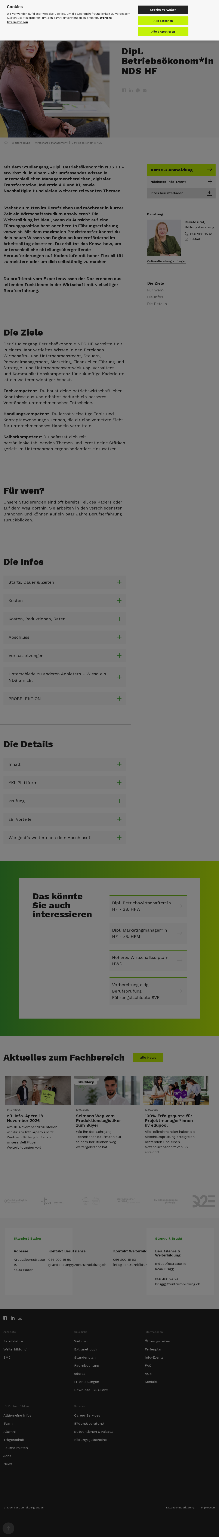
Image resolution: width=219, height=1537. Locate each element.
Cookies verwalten (163, 9)
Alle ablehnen (163, 20)
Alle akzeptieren (163, 31)
